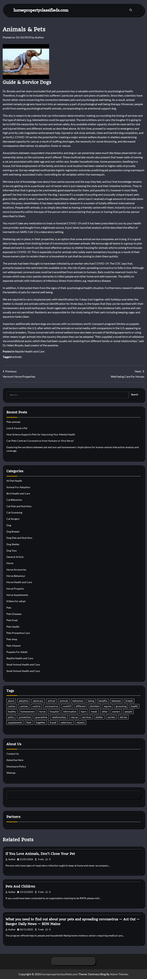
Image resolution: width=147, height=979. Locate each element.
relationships (59, 717)
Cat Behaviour (14, 499)
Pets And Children (20, 886)
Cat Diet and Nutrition (19, 506)
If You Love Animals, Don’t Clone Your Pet (40, 854)
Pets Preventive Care (18, 633)
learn (84, 711)
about (11, 700)
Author (39, 37)
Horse (9, 563)
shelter (99, 717)
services (86, 717)
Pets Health (12, 626)
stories (123, 717)
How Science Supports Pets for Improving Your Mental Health (40, 434)
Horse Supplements (17, 595)
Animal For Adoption (18, 487)
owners (116, 711)
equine (108, 706)
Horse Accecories (16, 569)
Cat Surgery (13, 518)
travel (53, 722)
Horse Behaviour (15, 575)
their (29, 722)
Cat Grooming (14, 512)
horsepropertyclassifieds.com (41, 10)
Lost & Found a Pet (16, 428)
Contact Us (12, 753)
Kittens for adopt (15, 601)
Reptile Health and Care (29, 351)
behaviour (78, 700)
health (134, 706)
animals (17, 356)
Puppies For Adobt (16, 652)
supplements (15, 722)
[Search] (130, 10)
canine (11, 706)
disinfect (95, 706)
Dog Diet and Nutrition (19, 537)
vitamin (80, 722)
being (91, 700)
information (70, 711)
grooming (121, 706)
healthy (12, 711)
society (111, 717)
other (105, 711)
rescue (74, 717)
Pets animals (13, 421)
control (36, 706)
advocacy (38, 700)
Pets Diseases (14, 614)
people (128, 711)
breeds (129, 700)
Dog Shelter (13, 544)
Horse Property (15, 588)
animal (51, 700)
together (41, 722)
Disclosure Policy (16, 766)
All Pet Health (14, 480)
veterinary (66, 722)
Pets (8, 607)
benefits (102, 700)
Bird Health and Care (18, 493)
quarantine (41, 717)
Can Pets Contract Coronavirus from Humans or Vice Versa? (40, 440)
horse (42, 711)
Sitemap (10, 772)
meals (94, 711)
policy (11, 717)
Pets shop (11, 639)
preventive (25, 717)
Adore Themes (119, 974)
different (81, 706)
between (116, 700)
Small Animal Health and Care (23, 664)
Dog (8, 525)
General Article (14, 556)
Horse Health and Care (19, 582)
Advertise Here (14, 760)
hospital (54, 711)
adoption (24, 700)
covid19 (67, 706)
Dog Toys (11, 550)
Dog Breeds (12, 531)
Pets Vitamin (13, 645)
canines (24, 706)
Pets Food (12, 620)
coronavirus (51, 706)
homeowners (27, 711)
